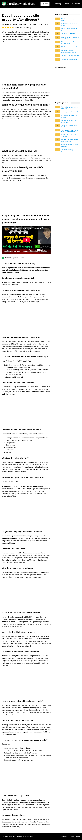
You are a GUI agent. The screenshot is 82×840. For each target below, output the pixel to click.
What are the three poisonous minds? (67, 150)
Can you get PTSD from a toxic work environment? (69, 130)
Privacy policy (75, 836)
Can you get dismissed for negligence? (69, 145)
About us (64, 836)
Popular (66, 4)
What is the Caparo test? (69, 47)
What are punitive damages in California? (70, 42)
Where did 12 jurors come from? (69, 126)
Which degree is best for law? (69, 29)
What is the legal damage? (69, 59)
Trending (57, 4)
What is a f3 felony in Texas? (70, 55)
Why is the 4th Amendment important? (69, 107)
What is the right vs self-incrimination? (69, 121)
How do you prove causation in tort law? (70, 38)
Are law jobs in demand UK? (70, 112)
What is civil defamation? (69, 33)
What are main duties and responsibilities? (69, 140)
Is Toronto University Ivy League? (68, 116)
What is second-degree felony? (68, 19)
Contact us (76, 4)
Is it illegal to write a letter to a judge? (70, 135)
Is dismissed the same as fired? (69, 24)
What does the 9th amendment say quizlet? (69, 51)
